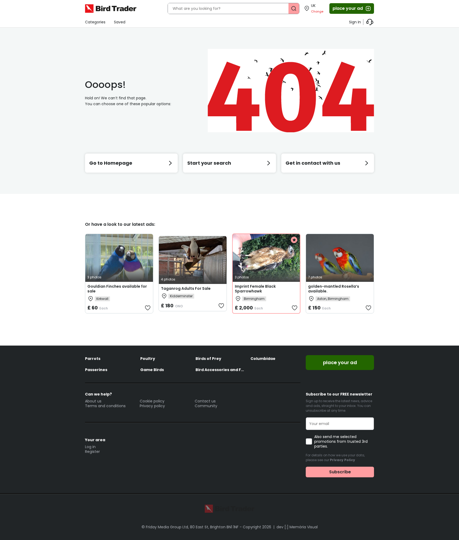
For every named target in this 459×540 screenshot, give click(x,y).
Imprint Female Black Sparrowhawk (255, 289)
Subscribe (340, 472)
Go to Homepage (110, 163)
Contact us (205, 401)
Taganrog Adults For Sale (186, 288)
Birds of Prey (208, 358)
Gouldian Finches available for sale (117, 289)
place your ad (348, 8)
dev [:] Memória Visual (297, 527)
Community (206, 406)
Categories (95, 22)
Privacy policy (152, 406)
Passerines (96, 369)
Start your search (209, 163)
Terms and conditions (105, 406)
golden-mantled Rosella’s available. (333, 289)
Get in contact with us (313, 163)
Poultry (147, 358)
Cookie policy (152, 401)
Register (92, 451)
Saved (119, 22)
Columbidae (262, 358)
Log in (90, 446)
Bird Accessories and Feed (220, 369)
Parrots (92, 358)
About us (93, 401)
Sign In (355, 22)
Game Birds (152, 369)
